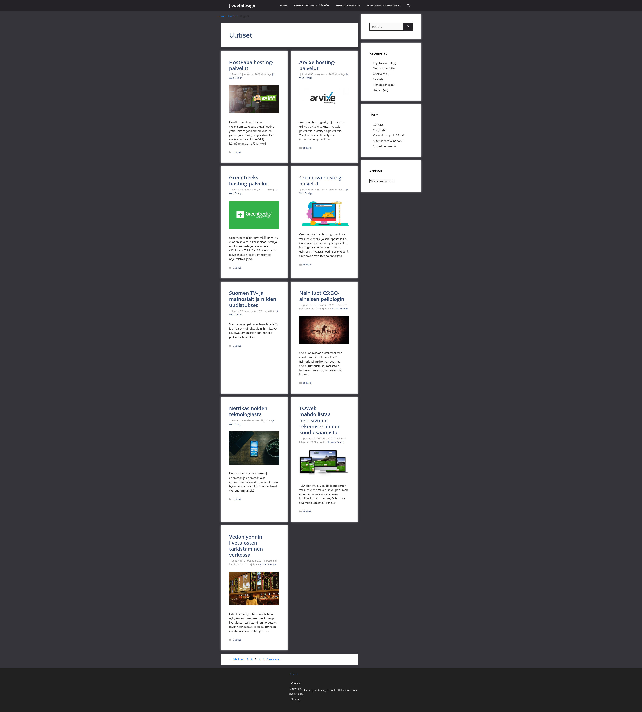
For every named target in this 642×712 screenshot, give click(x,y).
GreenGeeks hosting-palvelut (248, 180)
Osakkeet (379, 74)
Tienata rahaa (382, 85)
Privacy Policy (295, 693)
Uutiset (233, 16)
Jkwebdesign (242, 5)
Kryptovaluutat (382, 63)
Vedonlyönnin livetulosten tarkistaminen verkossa (246, 545)
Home (283, 5)
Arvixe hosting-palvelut (317, 65)
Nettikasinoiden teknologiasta (248, 411)
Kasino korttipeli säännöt (311, 5)
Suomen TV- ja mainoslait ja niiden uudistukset (252, 298)
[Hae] (408, 27)
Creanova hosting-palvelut (321, 180)
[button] (408, 5)
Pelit (376, 79)
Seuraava (274, 659)
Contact (378, 124)
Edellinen (236, 659)
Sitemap (295, 699)
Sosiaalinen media (348, 5)
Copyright (379, 130)
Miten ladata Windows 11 (383, 5)
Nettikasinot (381, 68)
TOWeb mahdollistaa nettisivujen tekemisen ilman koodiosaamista (319, 420)
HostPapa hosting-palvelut (251, 65)
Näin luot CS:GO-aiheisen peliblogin (321, 295)
